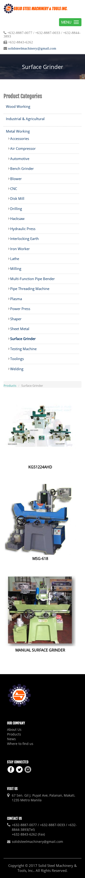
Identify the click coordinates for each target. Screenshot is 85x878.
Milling (15, 268)
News (11, 739)
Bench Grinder (22, 168)
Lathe (14, 258)
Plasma (16, 298)
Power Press (20, 308)
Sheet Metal (19, 328)
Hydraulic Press (22, 228)
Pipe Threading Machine (29, 288)
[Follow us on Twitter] (19, 769)
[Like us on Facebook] (11, 769)
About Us (14, 729)
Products (10, 385)
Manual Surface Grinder (40, 650)
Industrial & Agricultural (25, 118)
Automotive (19, 158)
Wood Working (18, 106)
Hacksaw (17, 218)
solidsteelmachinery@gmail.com (32, 48)
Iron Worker (20, 248)
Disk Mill (17, 198)
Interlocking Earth (24, 238)
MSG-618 (40, 558)
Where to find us (20, 743)
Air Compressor (23, 148)
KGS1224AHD (40, 467)
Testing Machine (23, 348)
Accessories (19, 138)
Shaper (15, 318)
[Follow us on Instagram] (28, 769)
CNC (13, 188)
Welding (16, 368)
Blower (16, 178)
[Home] (35, 8)
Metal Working (18, 131)
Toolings (17, 358)
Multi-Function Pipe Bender (32, 278)
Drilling (16, 208)
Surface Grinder (23, 338)
